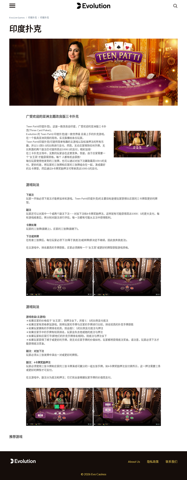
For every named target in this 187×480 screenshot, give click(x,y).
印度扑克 (32, 17)
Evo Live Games (17, 17)
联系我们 (171, 461)
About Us (134, 461)
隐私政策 (153, 461)
